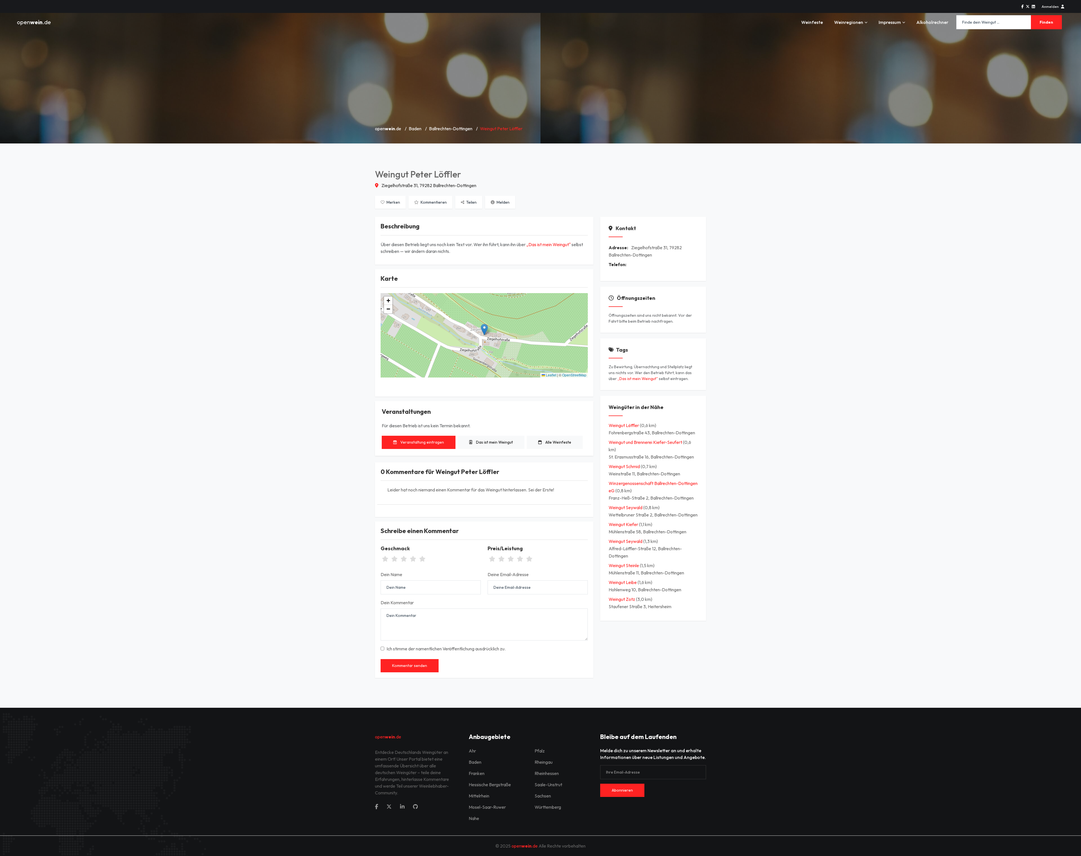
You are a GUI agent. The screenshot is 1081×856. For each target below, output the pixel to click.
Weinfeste (812, 22)
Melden (503, 202)
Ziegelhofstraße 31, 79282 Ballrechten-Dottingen (428, 185)
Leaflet (550, 374)
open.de (34, 22)
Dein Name (391, 574)
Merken (393, 202)
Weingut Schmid (625, 466)
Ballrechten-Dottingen (450, 128)
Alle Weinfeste (557, 442)
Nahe (474, 818)
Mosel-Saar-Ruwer (487, 807)
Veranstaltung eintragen (421, 442)
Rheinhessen (547, 773)
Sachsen (543, 796)
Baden (415, 128)
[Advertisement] (540, 78)
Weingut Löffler (624, 425)
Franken (476, 773)
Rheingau (544, 762)
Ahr (472, 751)
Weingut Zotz (622, 599)
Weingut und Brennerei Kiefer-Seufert (646, 442)
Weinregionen (848, 22)
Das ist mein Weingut (494, 442)
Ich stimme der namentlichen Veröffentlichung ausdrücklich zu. (446, 648)
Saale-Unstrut (548, 784)
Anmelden (1050, 6)
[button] (484, 329)
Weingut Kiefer (624, 524)
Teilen (471, 202)
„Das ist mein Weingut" (548, 244)
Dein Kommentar (397, 602)
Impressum (890, 22)
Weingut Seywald (626, 507)
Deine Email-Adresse (508, 574)
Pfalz (540, 751)
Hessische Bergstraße (490, 784)
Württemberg (548, 807)
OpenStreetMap (574, 374)
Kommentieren (433, 202)
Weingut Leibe (623, 582)
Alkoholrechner (932, 22)
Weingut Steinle (624, 565)
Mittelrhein (479, 796)
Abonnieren (622, 790)
